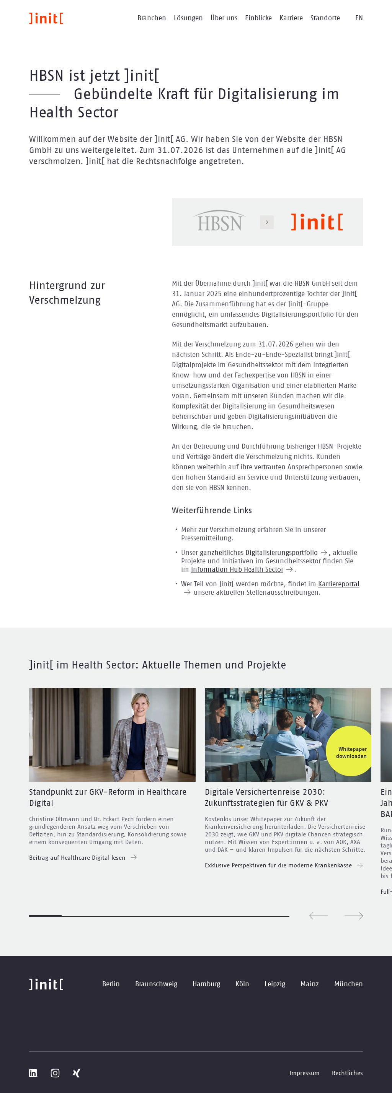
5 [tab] (175, 916)
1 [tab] (45, 916)
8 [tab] (273, 916)
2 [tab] (78, 916)
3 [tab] (110, 916)
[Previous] (318, 916)
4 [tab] (143, 916)
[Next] (354, 916)
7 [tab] (240, 916)
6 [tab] (208, 916)
